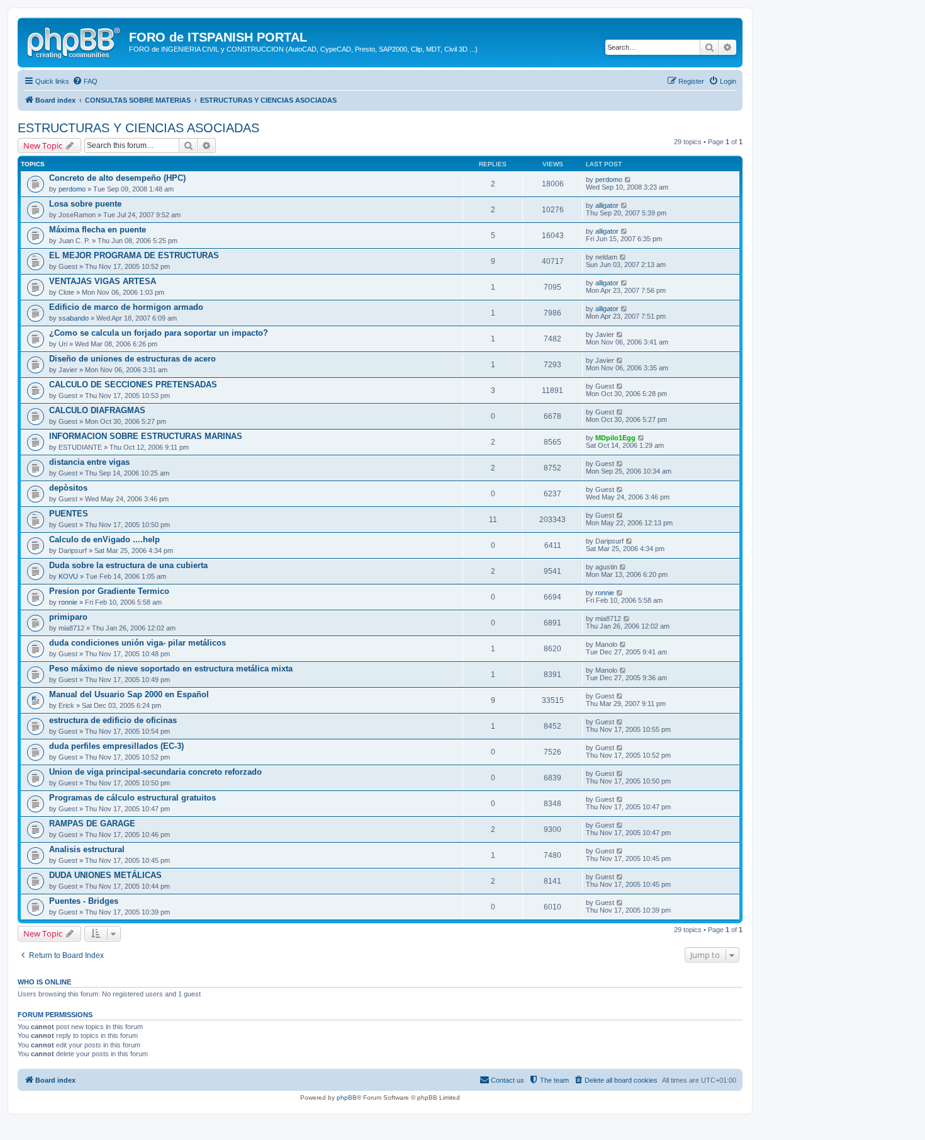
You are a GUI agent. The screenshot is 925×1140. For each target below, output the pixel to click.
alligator (607, 205)
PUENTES (68, 513)
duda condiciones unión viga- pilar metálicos (137, 642)
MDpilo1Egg (615, 438)
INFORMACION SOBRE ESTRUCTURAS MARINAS (145, 436)
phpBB (347, 1097)
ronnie (68, 602)
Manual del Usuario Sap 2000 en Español (129, 694)
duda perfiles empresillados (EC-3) (116, 746)
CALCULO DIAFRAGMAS (97, 410)
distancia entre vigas (89, 462)
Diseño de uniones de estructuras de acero (132, 358)
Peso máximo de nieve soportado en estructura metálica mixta (171, 668)
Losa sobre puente (85, 203)
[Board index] (75, 41)
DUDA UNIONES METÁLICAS (105, 875)
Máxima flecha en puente (97, 229)
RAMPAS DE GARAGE (92, 823)
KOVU (68, 576)
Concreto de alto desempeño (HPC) (117, 178)
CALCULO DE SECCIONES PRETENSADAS (133, 384)
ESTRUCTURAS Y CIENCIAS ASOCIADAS (138, 128)
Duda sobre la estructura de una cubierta (128, 565)
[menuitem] (85, 81)
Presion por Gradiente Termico (109, 591)
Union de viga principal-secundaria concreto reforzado (155, 772)
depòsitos (68, 488)
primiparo (68, 617)
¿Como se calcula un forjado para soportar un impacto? (158, 333)
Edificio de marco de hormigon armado (126, 307)
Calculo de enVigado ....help (104, 539)
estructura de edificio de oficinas (113, 720)
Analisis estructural (87, 849)
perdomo (72, 189)
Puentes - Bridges (83, 901)
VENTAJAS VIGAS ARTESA (102, 281)
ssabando (74, 318)
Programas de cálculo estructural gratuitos (132, 797)
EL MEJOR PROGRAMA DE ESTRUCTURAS (134, 255)
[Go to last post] (628, 179)
